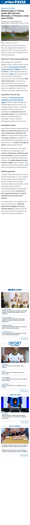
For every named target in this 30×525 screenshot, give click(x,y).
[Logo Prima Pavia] (15, 2)
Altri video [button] (25, 422)
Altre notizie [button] (24, 338)
